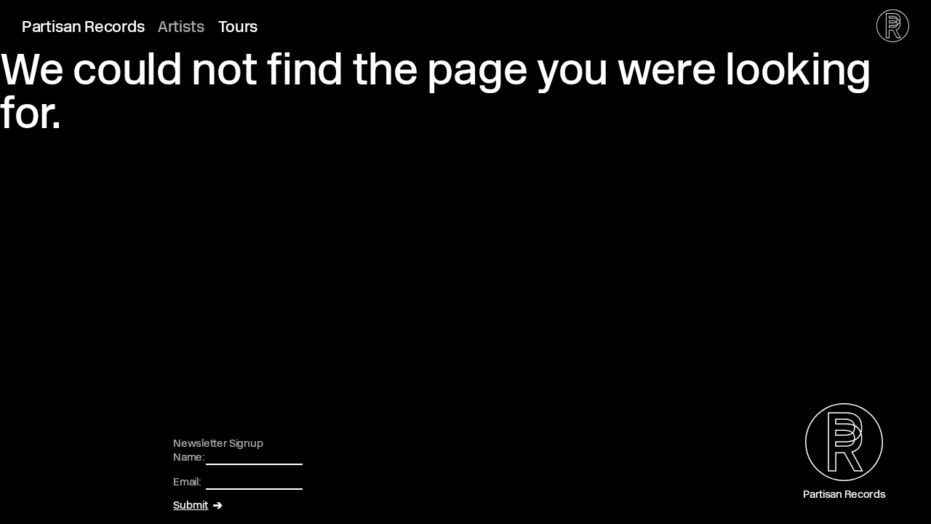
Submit (190, 506)
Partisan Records (83, 28)
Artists (181, 28)
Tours (238, 28)
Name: (189, 458)
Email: (187, 482)
